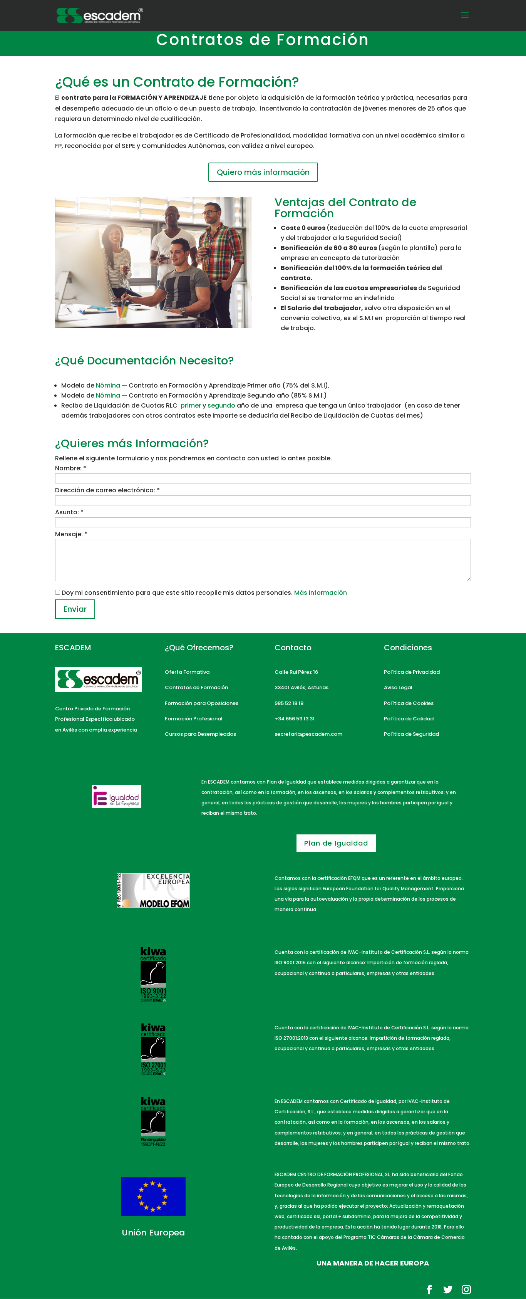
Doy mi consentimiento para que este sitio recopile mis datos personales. (177, 592)
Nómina (112, 385)
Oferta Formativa (187, 672)
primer (192, 405)
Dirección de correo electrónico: (107, 490)
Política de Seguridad (412, 734)
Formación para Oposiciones (201, 703)
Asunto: (69, 512)
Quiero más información (263, 172)
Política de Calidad (409, 718)
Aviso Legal (398, 687)
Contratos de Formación (196, 687)
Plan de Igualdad (336, 843)
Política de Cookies (409, 703)
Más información (320, 592)
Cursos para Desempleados (200, 734)
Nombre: (70, 468)
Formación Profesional (194, 718)
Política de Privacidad (412, 672)
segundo (221, 405)
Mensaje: (71, 534)
